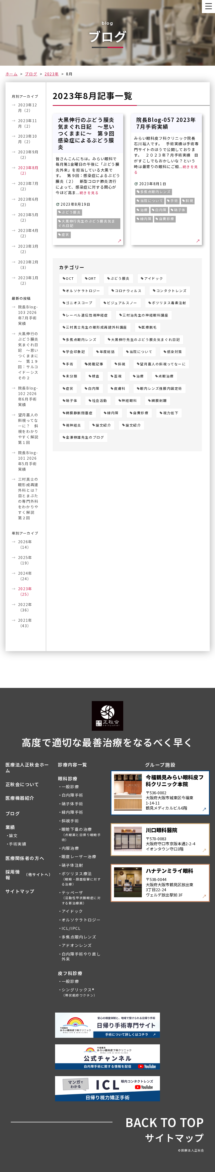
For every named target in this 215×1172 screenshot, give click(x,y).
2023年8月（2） (28, 170)
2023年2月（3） (28, 264)
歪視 (118, 376)
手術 (69, 364)
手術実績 (17, 844)
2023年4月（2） (28, 233)
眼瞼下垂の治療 (81, 834)
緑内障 (113, 413)
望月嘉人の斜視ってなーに (163, 364)
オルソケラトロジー (83, 291)
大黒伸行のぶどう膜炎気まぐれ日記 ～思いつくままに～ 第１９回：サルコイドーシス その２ (28, 355)
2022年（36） (25, 607)
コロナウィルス (128, 291)
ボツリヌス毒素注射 (169, 303)
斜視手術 (70, 820)
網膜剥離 (159, 400)
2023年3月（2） (28, 248)
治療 (140, 376)
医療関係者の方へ (25, 858)
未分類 (71, 376)
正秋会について (22, 784)
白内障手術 (72, 795)
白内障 (94, 388)
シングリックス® (79, 992)
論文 (13, 835)
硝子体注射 (72, 865)
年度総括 (107, 352)
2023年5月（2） (28, 217)
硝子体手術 (72, 803)
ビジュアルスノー (122, 303)
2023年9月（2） (28, 154)
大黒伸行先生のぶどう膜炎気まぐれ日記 (145, 340)
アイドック (153, 278)
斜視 (122, 364)
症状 (69, 388)
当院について (141, 352)
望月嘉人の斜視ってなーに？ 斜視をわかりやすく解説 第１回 (29, 428)
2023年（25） (25, 591)
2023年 (52, 73)
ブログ (31, 73)
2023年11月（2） (27, 123)
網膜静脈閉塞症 (79, 413)
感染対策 (174, 352)
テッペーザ (81, 897)
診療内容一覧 (72, 764)
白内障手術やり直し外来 (81, 956)
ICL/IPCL (71, 928)
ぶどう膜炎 (120, 278)
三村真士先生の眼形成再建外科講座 (96, 327)
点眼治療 (166, 376)
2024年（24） (25, 576)
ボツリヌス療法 (81, 878)
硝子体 (71, 400)
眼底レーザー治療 (79, 856)
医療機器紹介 (20, 798)
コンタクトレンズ (171, 291)
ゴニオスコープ (79, 303)
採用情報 (29, 874)
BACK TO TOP (164, 1122)
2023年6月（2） (28, 201)
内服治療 (70, 848)
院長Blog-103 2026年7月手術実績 (28, 315)
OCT (70, 278)
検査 (96, 376)
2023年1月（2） (28, 280)
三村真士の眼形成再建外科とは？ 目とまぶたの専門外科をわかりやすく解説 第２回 (29, 498)
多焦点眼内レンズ (81, 340)
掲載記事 (95, 364)
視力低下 (170, 413)
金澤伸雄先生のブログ (85, 437)
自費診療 (140, 413)
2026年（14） (25, 544)
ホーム (12, 73)
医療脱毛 (149, 327)
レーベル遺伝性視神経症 (87, 315)
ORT (92, 278)
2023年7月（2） (28, 186)
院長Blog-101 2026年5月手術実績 (28, 461)
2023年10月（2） (27, 138)
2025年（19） (25, 560)
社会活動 (99, 400)
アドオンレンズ (77, 945)
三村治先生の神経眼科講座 (145, 315)
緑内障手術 (72, 812)
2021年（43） (25, 623)
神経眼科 (129, 400)
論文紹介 (103, 425)
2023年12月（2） (27, 107)
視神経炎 (73, 425)
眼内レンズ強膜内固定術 (161, 388)
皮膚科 (120, 388)
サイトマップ (20, 891)
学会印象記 (75, 352)
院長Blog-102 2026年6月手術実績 (28, 396)
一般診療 (70, 786)
